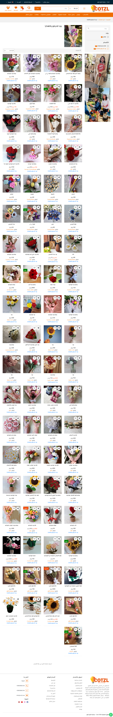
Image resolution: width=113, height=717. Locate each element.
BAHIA (71, 652)
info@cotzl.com (21, 695)
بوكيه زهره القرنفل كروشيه (73, 495)
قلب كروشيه (73, 525)
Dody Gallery (50, 380)
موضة (80, 709)
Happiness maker (71, 109)
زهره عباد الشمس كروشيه (32, 495)
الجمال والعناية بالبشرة (76, 693)
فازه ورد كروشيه (32, 525)
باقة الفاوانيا (53, 104)
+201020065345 (20, 686)
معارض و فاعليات (45, 15)
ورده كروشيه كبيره (11, 134)
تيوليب (32, 194)
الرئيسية (108, 20)
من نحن (53, 683)
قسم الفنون (79, 707)
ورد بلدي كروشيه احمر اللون (32, 345)
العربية (9, 2)
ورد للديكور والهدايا (100, 48)
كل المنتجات (101, 20)
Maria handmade (51, 139)
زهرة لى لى (32, 224)
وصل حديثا (71, 15)
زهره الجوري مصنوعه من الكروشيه (73, 586)
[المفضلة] (16, 7)
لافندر (73, 194)
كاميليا (52, 194)
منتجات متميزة (62, 15)
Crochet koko (50, 561)
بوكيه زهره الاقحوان (12, 465)
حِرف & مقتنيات (78, 704)
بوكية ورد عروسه (32, 164)
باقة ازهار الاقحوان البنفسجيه (73, 134)
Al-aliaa (30, 320)
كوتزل (103, 37)
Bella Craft (10, 320)
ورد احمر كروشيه (73, 164)
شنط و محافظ (78, 680)
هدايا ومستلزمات (100, 46)
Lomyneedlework (9, 350)
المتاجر (54, 15)
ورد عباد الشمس (52, 254)
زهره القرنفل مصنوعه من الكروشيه (52, 556)
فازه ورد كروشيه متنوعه (53, 465)
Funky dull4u (51, 290)
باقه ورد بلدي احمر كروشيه (32, 254)
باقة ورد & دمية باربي (73, 104)
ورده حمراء (52, 285)
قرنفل (11, 194)
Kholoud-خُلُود (50, 591)
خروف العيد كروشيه (32, 435)
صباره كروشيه (32, 556)
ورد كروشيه (32, 315)
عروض (78, 15)
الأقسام (86, 15)
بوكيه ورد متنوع (32, 405)
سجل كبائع (46, 2)
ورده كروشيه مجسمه (11, 495)
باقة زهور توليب (52, 586)
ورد (11, 315)
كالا (73, 254)
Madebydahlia (71, 200)
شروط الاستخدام (51, 696)
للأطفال (80, 699)
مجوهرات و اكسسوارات (76, 691)
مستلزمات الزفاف (78, 701)
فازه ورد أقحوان (73, 435)
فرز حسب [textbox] (11, 51)
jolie (71, 79)
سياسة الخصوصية (50, 699)
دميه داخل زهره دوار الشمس (53, 616)
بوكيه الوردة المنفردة (52, 134)
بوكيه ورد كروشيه (11, 74)
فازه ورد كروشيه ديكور (11, 616)
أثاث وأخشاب (79, 688)
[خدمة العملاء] (29, 7)
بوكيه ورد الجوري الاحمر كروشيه (52, 495)
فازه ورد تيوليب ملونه (52, 405)
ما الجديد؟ (37, 2)
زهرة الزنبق (32, 104)
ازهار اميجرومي (73, 646)
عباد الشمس (11, 224)
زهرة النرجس (73, 224)
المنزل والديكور (78, 683)
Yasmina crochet (9, 79)
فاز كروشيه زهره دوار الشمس (32, 616)
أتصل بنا (19, 2)
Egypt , (23, 681)
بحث (38, 8)
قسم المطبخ (78, 686)
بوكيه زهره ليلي (32, 134)
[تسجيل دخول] (8, 7)
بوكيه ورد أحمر (32, 285)
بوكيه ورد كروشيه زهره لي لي (52, 74)
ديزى (52, 224)
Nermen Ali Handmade (30, 169)
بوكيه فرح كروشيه (52, 435)
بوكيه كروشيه (11, 285)
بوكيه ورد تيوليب (52, 164)
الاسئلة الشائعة (28, 2)
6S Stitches (10, 290)
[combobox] (9, 50)
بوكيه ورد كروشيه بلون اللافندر (32, 74)
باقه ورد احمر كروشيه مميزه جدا (11, 164)
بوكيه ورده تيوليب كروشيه (11, 525)
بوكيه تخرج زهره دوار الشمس (73, 74)
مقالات (37, 15)
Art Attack (51, 260)
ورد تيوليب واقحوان (11, 405)
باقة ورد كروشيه (12, 104)
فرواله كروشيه (52, 525)
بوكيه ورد (11, 345)
